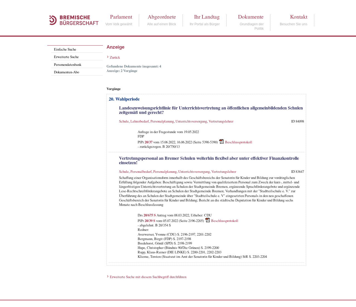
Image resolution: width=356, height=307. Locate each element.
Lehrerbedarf (139, 121)
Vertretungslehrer (221, 121)
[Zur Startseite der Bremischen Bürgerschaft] (71, 31)
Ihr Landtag (207, 16)
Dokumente (251, 16)
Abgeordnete (162, 16)
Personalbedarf (141, 171)
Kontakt (298, 16)
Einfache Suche (65, 49)
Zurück (115, 57)
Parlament (121, 16)
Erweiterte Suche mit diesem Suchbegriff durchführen (148, 276)
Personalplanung (162, 121)
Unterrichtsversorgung (191, 121)
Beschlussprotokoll (238, 141)
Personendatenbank (67, 64)
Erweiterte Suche (66, 56)
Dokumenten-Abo (66, 71)
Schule (124, 121)
